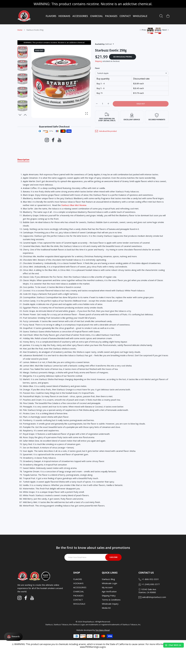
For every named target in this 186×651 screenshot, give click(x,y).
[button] (25, 115)
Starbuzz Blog (108, 579)
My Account (107, 587)
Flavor (97, 68)
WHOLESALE (79, 603)
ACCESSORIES (79, 587)
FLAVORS (77, 579)
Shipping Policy (109, 595)
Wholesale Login (109, 583)
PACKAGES (78, 595)
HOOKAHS (78, 583)
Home (19, 30)
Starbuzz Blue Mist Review (73, 205)
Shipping (98, 61)
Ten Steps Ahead (102, 630)
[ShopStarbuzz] (24, 16)
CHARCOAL (78, 591)
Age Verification (109, 591)
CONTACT (78, 599)
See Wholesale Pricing (122, 57)
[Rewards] (13, 637)
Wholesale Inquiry (110, 603)
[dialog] (161, 16)
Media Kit (106, 607)
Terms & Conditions (111, 599)
